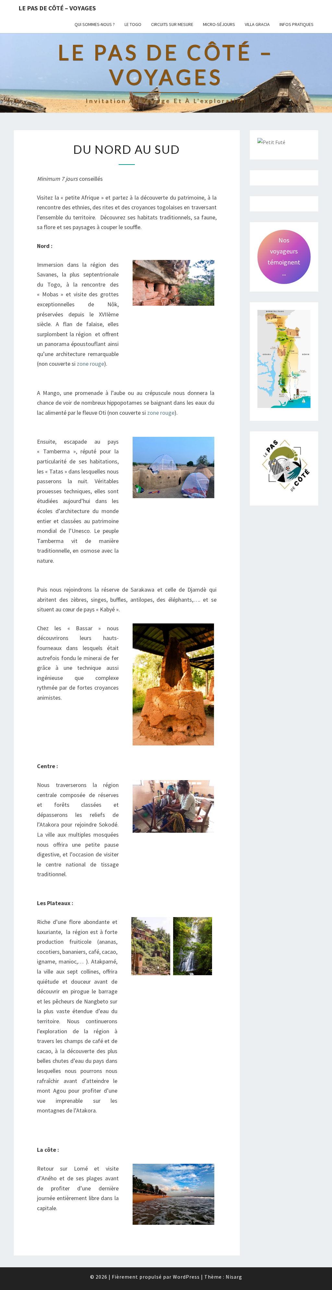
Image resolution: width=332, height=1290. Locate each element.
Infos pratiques (296, 24)
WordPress (186, 1276)
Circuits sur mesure (172, 24)
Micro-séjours (219, 24)
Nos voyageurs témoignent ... (283, 256)
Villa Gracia (257, 24)
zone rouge (90, 363)
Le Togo (132, 24)
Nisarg (234, 1276)
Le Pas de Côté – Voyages (57, 8)
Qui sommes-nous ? (95, 24)
